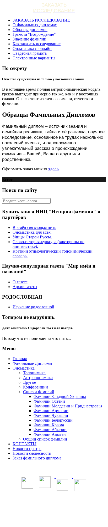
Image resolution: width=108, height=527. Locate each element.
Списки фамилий (38, 392)
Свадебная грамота (30, 53)
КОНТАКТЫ (24, 444)
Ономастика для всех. (32, 232)
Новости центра (27, 448)
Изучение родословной (33, 307)
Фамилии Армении (51, 410)
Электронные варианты (34, 58)
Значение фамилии (29, 39)
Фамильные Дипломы (32, 363)
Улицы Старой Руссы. (32, 237)
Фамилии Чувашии (51, 415)
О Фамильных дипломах (35, 25)
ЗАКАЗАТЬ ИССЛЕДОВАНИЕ (41, 20)
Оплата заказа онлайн (32, 48)
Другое (29, 382)
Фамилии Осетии (49, 401)
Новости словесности (32, 453)
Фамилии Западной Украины (60, 396)
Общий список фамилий (45, 439)
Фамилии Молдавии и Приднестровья (68, 406)
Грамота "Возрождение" (34, 34)
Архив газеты (25, 286)
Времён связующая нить (34, 227)
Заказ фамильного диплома (37, 458)
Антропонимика (38, 377)
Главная (20, 358)
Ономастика (24, 368)
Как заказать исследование (37, 44)
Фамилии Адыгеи (50, 434)
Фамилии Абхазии (50, 429)
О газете (20, 282)
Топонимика (34, 373)
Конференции (35, 387)
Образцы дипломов (30, 29)
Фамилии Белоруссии (53, 420)
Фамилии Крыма (49, 425)
